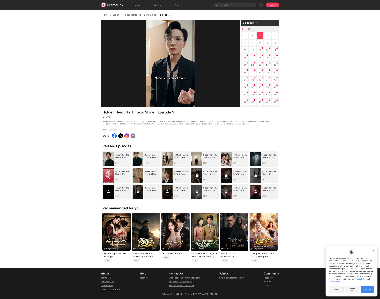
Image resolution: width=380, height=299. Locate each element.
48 (260, 102)
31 (245, 80)
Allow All (367, 290)
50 (274, 102)
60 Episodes (228, 249)
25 (275, 65)
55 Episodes (258, 249)
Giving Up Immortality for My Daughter (262, 255)
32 (252, 80)
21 (245, 65)
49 (267, 102)
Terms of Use (107, 278)
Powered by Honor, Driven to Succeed (143, 255)
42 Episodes (140, 249)
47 (252, 102)
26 (245, 72)
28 (260, 72)
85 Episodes (169, 249)
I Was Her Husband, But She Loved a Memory (204, 255)
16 (245, 57)
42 (252, 94)
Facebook (268, 278)
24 (267, 65)
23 (260, 65)
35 (274, 80)
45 (274, 94)
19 (267, 57)
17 (252, 57)
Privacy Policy (107, 281)
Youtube (267, 281)
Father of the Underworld (228, 255)
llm (141, 281)
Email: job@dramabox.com (231, 278)
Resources (144, 278)
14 (267, 50)
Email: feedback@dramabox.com (184, 278)
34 (267, 80)
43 (260, 94)
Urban (116, 14)
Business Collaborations (180, 281)
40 (274, 87)
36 (245, 87)
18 (260, 57)
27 (252, 72)
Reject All (352, 290)
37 (252, 87)
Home (105, 14)
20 (275, 57)
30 (274, 72)
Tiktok (266, 285)
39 (267, 87)
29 (267, 72)
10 (275, 43)
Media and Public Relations (181, 285)
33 (260, 80)
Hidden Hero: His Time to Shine (139, 14)
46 (245, 102)
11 (245, 50)
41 (245, 94)
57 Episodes (199, 249)
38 (260, 87)
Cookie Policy (107, 285)
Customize (336, 290)
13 (260, 50)
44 (267, 94)
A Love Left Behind (172, 253)
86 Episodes (111, 249)
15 (275, 50)
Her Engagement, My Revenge (115, 255)
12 (252, 50)
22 (252, 65)
